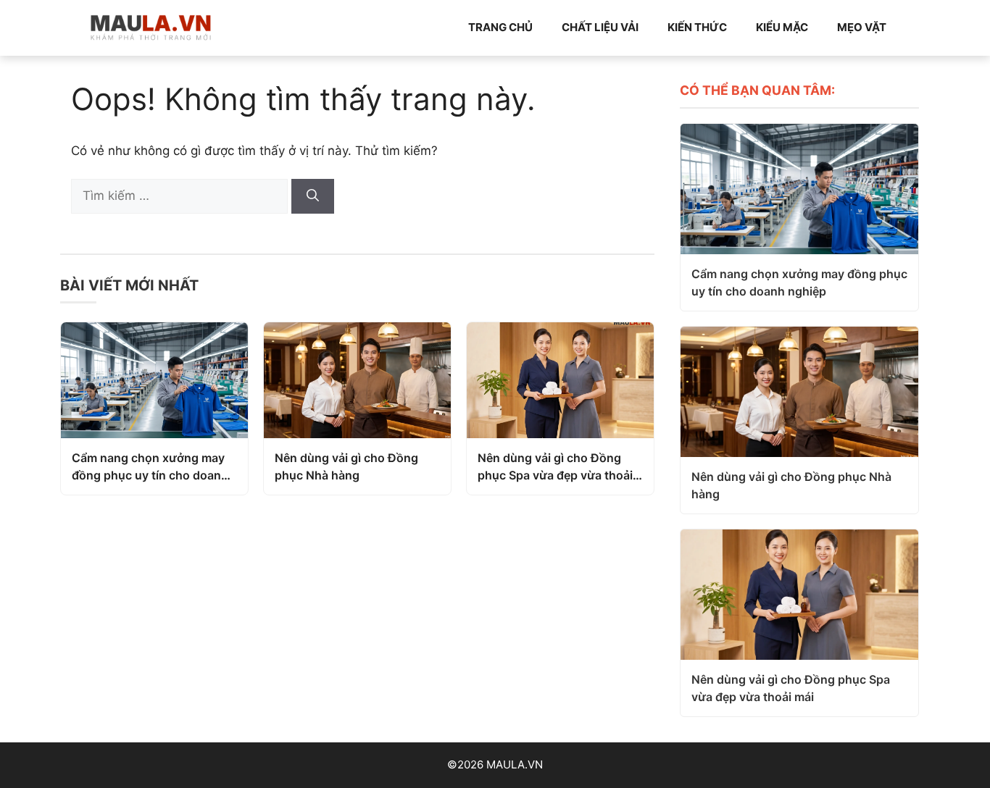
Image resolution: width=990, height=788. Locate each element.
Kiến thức (697, 27)
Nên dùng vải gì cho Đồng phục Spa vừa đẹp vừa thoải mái (555, 467)
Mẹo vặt (861, 27)
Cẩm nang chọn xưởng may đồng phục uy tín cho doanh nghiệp (150, 467)
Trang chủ (500, 27)
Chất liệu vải (600, 27)
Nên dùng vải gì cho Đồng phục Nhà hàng (346, 466)
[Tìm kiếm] (312, 196)
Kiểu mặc (782, 27)
